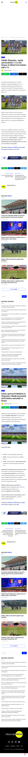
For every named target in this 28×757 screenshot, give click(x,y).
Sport (3, 57)
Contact (7, 746)
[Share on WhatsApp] (5, 74)
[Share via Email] (22, 74)
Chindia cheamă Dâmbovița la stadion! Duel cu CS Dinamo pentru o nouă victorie (13, 238)
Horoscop (13, 746)
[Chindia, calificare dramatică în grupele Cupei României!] (14, 250)
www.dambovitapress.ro (19, 749)
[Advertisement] (14, 21)
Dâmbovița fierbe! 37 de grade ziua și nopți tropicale (11, 352)
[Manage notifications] (25, 754)
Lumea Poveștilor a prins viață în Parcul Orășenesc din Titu (13, 345)
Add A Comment (14, 289)
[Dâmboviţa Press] (14, 2)
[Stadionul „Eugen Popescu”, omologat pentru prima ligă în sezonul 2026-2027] (14, 272)
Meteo (18, 746)
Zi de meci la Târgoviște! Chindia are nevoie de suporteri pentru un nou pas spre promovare (12, 216)
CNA (22, 746)
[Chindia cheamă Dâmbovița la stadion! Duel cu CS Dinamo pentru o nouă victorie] (14, 228)
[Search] (26, 2)
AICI (18, 149)
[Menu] (2, 2)
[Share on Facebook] (14, 74)
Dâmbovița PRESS (13, 147)
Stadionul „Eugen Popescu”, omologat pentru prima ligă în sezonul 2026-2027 (12, 281)
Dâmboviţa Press (7, 70)
